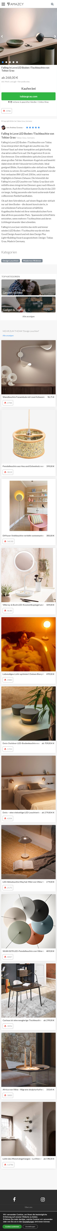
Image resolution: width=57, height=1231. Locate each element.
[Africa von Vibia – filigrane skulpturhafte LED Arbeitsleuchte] (28, 1060)
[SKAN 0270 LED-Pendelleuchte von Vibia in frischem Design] (28, 921)
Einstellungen (30, 1227)
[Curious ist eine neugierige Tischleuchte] (28, 990)
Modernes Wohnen (32, 260)
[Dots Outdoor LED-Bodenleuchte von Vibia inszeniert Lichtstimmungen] (28, 713)
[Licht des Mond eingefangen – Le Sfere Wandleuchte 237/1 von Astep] (28, 1129)
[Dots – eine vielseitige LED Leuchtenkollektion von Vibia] (28, 783)
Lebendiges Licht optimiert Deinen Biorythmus (26, 674)
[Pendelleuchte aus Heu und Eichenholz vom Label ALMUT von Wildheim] (28, 436)
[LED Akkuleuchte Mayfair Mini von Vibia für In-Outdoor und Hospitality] (28, 852)
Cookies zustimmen (12, 1227)
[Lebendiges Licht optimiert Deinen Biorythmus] (28, 644)
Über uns (28, 1207)
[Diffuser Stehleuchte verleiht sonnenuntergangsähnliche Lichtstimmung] (28, 506)
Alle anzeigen (29, 316)
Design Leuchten (11, 260)
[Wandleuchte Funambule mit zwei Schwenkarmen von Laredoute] (28, 367)
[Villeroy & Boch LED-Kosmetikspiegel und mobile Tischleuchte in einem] (28, 575)
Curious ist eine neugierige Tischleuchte (22, 1020)
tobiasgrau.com (28, 96)
